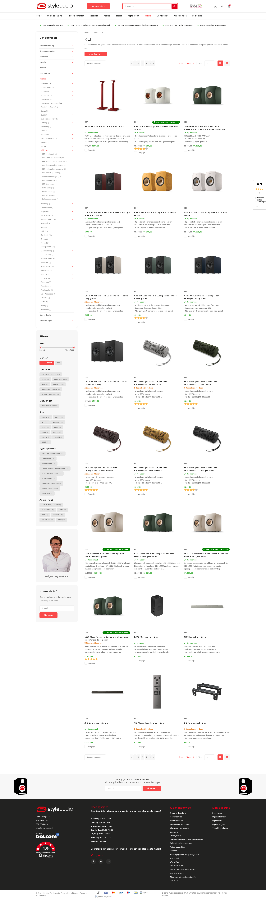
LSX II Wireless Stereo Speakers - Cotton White (205, 214)
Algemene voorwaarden (179, 828)
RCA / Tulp (47, 520)
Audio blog (197, 15)
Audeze (45, 91)
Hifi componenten (76, 15)
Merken (147, 15)
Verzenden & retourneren (180, 824)
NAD (44, 231)
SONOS (45, 278)
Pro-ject (45, 243)
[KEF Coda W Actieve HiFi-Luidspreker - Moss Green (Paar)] (157, 264)
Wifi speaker (48, 463)
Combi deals (162, 15)
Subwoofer (48, 458)
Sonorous (46, 282)
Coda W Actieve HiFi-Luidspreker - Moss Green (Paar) (155, 297)
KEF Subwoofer (49, 195)
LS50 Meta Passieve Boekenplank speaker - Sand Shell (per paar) (206, 555)
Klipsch (45, 204)
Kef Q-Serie (48, 188)
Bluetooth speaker (52, 473)
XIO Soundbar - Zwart (96, 723)
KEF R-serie (48, 184)
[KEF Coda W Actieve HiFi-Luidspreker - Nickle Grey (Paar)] (107, 264)
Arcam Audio (47, 87)
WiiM (44, 305)
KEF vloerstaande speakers (54, 165)
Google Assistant (51, 389)
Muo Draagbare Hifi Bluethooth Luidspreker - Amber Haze (150, 469)
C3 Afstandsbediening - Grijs (149, 723)
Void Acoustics (48, 294)
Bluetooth (60, 379)
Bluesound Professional (51, 103)
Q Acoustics (47, 251)
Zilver (59, 417)
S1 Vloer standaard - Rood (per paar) (104, 126)
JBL (44, 146)
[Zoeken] (174, 6)
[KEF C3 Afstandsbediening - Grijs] (157, 692)
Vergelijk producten (220, 828)
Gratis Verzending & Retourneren (213, 25)
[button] (63, 850)
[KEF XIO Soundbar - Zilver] (207, 606)
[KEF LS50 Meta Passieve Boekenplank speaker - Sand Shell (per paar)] (207, 522)
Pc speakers (48, 478)
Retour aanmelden (177, 847)
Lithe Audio (47, 207)
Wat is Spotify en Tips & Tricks (182, 869)
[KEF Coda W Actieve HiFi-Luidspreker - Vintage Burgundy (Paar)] (107, 181)
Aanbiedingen (180, 15)
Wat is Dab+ (175, 862)
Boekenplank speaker (52, 453)
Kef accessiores (50, 199)
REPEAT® (46, 262)
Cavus (44, 111)
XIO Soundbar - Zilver (195, 637)
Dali (44, 115)
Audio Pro (46, 95)
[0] (228, 6)
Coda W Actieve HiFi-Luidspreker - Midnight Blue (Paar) (202, 297)
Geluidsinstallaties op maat (181, 843)
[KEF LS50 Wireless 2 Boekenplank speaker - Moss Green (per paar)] (157, 522)
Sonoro (45, 274)
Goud (45, 442)
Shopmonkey (41, 895)
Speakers (93, 15)
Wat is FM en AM (177, 865)
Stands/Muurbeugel (51, 176)
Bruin (45, 427)
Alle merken (47, 363)
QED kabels (47, 255)
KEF (44, 150)
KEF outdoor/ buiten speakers (54, 161)
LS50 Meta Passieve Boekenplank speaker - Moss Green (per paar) (107, 638)
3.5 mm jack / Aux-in (51, 505)
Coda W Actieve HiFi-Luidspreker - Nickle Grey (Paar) (106, 297)
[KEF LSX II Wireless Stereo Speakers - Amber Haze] (157, 181)
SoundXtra (46, 286)
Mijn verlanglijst (218, 824)
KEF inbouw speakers (51, 173)
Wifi (45, 384)
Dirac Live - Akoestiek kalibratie (182, 877)
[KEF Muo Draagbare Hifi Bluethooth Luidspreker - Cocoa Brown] (107, 436)
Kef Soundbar (48, 191)
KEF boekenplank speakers (54, 169)
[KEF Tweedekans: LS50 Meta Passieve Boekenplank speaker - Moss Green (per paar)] (207, 95)
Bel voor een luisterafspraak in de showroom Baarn (138, 25)
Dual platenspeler (49, 119)
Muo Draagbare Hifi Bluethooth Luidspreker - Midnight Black (200, 469)
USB (45, 515)
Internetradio (49, 406)
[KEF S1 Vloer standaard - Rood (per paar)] (107, 95)
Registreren (217, 813)
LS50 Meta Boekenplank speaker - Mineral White (156, 128)
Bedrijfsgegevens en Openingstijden (185, 854)
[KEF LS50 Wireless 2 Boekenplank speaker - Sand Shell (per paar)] (107, 522)
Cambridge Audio (49, 107)
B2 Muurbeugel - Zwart (196, 723)
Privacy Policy (175, 835)
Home (39, 15)
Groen (58, 437)
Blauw (45, 437)
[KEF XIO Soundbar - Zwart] (107, 692)
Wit (45, 422)
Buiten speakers (50, 488)
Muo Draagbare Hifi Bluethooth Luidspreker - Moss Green (200, 383)
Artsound (46, 83)
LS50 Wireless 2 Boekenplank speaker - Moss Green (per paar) (155, 555)
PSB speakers (48, 247)
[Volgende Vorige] (153, 63)
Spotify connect (50, 394)
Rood (45, 432)
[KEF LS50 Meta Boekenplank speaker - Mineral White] (157, 95)
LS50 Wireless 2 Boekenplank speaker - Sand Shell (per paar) (105, 555)
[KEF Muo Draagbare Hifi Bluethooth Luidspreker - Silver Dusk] (157, 350)
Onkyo (44, 239)
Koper (57, 432)
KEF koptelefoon (49, 180)
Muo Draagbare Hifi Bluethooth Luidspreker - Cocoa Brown (101, 469)
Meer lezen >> (96, 54)
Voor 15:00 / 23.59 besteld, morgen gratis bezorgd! (90, 25)
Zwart (46, 417)
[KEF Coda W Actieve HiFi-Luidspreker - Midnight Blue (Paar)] (207, 264)
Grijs (57, 427)
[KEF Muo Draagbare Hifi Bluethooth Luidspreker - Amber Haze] (157, 436)
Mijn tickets (217, 820)
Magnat (45, 211)
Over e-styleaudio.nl (178, 813)
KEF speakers (49, 154)
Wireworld (46, 309)
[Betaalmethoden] (98, 892)
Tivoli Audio (47, 290)
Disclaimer (174, 832)
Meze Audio (47, 215)
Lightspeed (74, 893)
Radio (45, 379)
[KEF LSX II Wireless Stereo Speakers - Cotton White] (207, 181)
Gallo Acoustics (49, 138)
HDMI (62, 510)
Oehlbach (46, 235)
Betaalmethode (176, 820)
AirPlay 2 (58, 384)
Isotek (45, 142)
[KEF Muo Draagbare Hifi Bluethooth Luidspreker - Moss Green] (207, 350)
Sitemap (173, 850)
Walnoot (58, 422)
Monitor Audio (48, 219)
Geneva (45, 134)
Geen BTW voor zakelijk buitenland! (179, 25)
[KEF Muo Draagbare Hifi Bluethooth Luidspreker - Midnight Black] (207, 436)
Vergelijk (91, 150)
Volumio (45, 298)
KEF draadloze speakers (53, 158)
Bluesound (47, 99)
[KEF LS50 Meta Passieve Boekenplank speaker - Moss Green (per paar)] (107, 606)
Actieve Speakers (51, 374)
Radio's (119, 15)
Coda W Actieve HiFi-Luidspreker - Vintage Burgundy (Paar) (107, 214)
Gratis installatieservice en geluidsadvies (186, 839)
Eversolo (46, 126)
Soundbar (47, 493)
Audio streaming (54, 15)
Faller (44, 130)
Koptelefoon (133, 15)
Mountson (46, 227)
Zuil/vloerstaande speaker (55, 468)
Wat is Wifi (174, 858)
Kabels (107, 15)
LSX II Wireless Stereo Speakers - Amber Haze (155, 214)
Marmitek (46, 223)
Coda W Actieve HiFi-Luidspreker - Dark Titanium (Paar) (106, 383)
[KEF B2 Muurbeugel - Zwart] (207, 692)
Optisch (58, 515)
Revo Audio (46, 270)
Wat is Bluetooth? (177, 873)
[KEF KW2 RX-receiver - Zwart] (157, 606)
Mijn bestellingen (219, 817)
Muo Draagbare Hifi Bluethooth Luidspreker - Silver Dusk (150, 383)
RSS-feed (174, 880)
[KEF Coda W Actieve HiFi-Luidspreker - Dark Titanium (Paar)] (107, 350)
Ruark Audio (47, 266)
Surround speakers (51, 483)
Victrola (45, 302)
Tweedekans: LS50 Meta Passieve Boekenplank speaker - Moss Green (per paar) (205, 128)
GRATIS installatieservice (53, 25)
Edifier (45, 123)
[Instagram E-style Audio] (108, 861)
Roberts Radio (48, 258)
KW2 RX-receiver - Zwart (147, 637)
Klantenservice (176, 817)
